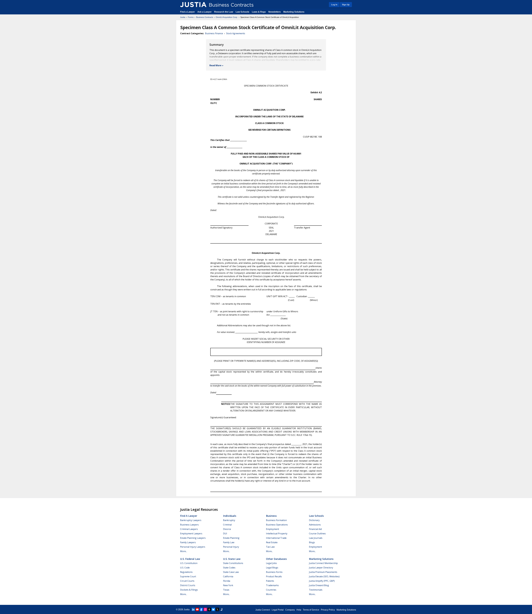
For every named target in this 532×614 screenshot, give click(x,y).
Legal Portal (278, 610)
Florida (226, 580)
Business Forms (274, 572)
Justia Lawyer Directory (321, 567)
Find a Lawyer (187, 12)
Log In (334, 4)
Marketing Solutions (293, 12)
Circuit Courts (187, 580)
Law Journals (315, 537)
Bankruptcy (229, 520)
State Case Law (231, 572)
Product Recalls (274, 576)
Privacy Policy (328, 610)
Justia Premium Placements (323, 572)
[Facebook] (201, 609)
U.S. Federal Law (190, 559)
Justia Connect (262, 610)
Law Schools (242, 12)
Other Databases (276, 559)
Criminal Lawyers (189, 529)
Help (298, 610)
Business (271, 515)
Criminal (227, 524)
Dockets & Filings (189, 589)
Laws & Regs (259, 12)
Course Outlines (317, 533)
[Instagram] (205, 609)
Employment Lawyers (191, 533)
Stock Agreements (235, 33)
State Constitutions (233, 563)
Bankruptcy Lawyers (190, 520)
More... (183, 551)
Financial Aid (315, 529)
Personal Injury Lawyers (192, 546)
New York (228, 585)
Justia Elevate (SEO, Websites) (324, 576)
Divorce (227, 529)
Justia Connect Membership (323, 563)
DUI (225, 533)
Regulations (186, 572)
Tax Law (270, 546)
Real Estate (271, 542)
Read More (215, 65)
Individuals (229, 515)
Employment (272, 529)
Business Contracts (204, 17)
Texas (226, 589)
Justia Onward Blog (319, 585)
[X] (217, 609)
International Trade (276, 537)
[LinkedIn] (193, 609)
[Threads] (209, 609)
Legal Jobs (271, 563)
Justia (182, 17)
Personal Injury (231, 546)
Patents (270, 580)
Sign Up (346, 4)
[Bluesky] (213, 609)
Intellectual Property (276, 533)
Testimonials (315, 589)
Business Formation (276, 520)
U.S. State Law (232, 559)
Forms (191, 17)
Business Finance (214, 33)
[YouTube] (197, 609)
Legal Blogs (272, 567)
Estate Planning (231, 537)
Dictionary (314, 520)
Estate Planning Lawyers (193, 537)
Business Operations (277, 524)
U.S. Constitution (188, 563)
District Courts (187, 585)
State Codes (229, 567)
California (228, 576)
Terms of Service (311, 610)
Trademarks (272, 585)
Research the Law (223, 12)
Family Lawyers (188, 542)
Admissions (315, 524)
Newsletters (274, 12)
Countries (271, 589)
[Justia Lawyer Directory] (221, 609)
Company (290, 610)
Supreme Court (188, 576)
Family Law (228, 542)
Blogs (312, 542)
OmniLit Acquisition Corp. (227, 17)
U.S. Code (185, 567)
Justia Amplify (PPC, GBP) (322, 580)
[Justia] (193, 4)
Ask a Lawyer (204, 12)
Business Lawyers (189, 524)
